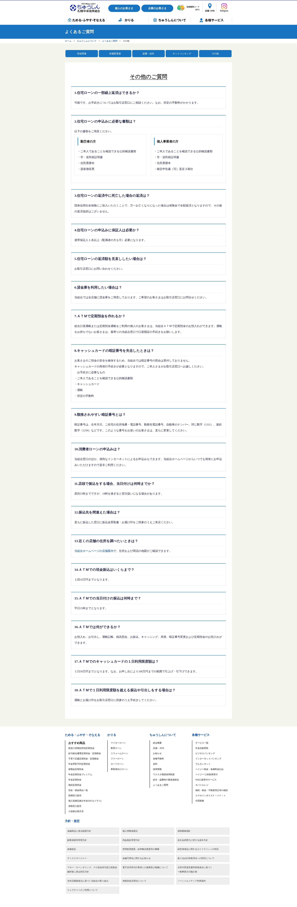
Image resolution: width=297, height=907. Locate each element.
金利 (155, 764)
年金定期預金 (74, 780)
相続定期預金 (74, 785)
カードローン (117, 764)
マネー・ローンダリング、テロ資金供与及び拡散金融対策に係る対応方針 (92, 869)
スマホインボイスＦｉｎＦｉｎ (210, 795)
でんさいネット (203, 764)
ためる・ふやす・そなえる (86, 20)
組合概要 (157, 743)
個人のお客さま (124, 8)
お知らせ (157, 753)
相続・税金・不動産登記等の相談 (211, 790)
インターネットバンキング (208, 759)
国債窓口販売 (74, 795)
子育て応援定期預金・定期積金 (83, 759)
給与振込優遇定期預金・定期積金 (84, 753)
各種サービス (211, 20)
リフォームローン (119, 753)
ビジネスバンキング (205, 753)
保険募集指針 (184, 831)
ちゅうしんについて (169, 20)
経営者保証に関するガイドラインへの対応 (198, 849)
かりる (127, 20)
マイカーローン (118, 743)
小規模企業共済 (76, 811)
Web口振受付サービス (206, 780)
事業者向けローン (119, 769)
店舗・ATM (158, 748)
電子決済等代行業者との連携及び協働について (145, 867)
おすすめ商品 (76, 743)
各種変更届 (115, 53)
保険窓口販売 (74, 806)
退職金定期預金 (76, 769)
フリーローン (117, 759)
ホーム (68, 41)
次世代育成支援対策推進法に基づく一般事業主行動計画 (195, 869)
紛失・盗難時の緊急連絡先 (166, 780)
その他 (215, 53)
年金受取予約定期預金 (79, 764)
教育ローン (116, 748)
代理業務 (199, 801)
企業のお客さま (157, 8)
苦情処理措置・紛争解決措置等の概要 (141, 849)
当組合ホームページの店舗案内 (93, 550)
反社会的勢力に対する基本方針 (193, 840)
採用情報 (157, 769)
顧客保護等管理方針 (77, 840)
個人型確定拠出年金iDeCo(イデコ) (84, 801)
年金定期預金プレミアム (80, 774)
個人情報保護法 (130, 831)
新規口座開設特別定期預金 (81, 748)
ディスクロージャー (77, 858)
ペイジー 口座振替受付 (206, 774)
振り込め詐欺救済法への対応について (196, 858)
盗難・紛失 (148, 53)
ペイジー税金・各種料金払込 (209, 769)
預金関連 (81, 53)
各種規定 (71, 849)
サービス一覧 (201, 743)
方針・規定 (72, 821)
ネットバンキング (182, 53)
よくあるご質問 (109, 41)
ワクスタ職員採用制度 (164, 774)
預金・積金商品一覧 (78, 790)
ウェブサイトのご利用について (82, 890)
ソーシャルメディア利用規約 (192, 881)
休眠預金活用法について (134, 881)
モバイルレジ (201, 785)
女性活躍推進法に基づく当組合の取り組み (87, 881)
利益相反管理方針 (131, 840)
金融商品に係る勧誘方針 (79, 831)
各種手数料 (158, 759)
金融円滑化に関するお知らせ (137, 858)
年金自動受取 (201, 748)
